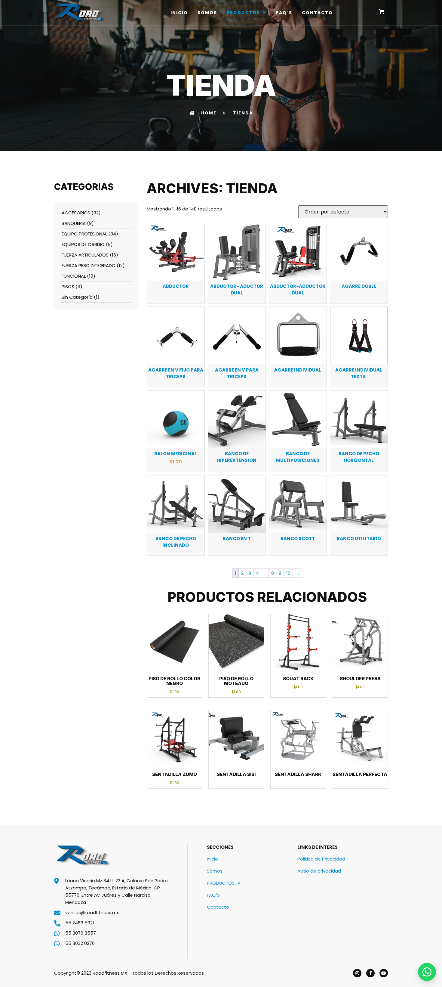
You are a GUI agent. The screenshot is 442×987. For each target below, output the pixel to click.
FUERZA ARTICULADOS (85, 255)
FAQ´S (284, 13)
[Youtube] (383, 973)
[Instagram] (357, 973)
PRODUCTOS (243, 13)
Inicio (179, 13)
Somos (207, 13)
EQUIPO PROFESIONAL (84, 234)
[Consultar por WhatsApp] (427, 972)
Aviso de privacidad (319, 871)
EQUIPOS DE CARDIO (83, 244)
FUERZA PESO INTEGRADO (88, 265)
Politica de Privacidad (321, 859)
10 (288, 573)
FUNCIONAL (74, 276)
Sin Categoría (77, 297)
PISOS (68, 286)
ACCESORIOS (76, 213)
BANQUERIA (74, 223)
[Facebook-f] (370, 973)
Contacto (317, 13)
